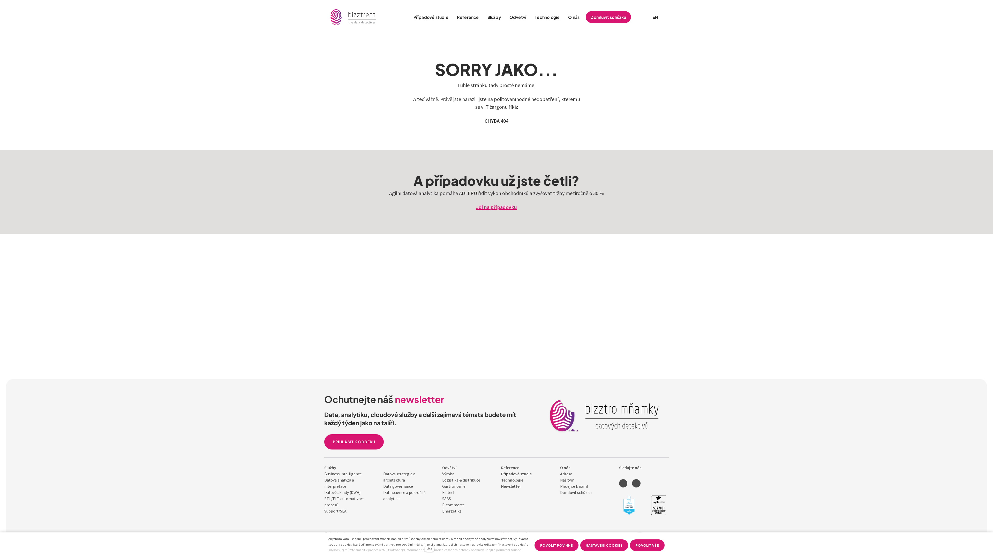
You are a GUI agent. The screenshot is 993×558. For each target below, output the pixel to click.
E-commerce (453, 505)
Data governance (398, 487)
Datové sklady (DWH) (342, 493)
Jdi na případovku (496, 208)
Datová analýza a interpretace (339, 484)
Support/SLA (335, 512)
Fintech (448, 493)
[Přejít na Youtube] (636, 483)
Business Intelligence (343, 474)
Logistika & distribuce (461, 481)
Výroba (448, 474)
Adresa (566, 474)
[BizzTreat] (353, 17)
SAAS (446, 499)
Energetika (452, 512)
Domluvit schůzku (576, 493)
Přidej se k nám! (574, 487)
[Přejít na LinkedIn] (623, 483)
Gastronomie (453, 487)
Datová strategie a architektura (399, 477)
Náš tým (567, 481)
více (429, 548)
